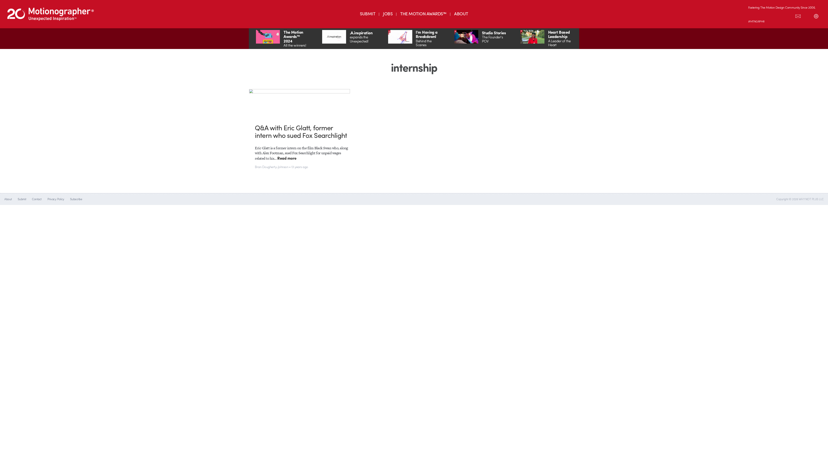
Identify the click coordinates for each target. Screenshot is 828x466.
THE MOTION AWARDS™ (423, 13)
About (8, 199)
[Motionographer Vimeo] (771, 15)
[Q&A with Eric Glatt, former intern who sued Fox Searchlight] (301, 103)
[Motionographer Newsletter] (798, 15)
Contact (36, 199)
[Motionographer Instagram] (753, 15)
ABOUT (461, 13)
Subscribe (76, 199)
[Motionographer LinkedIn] (762, 15)
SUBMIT (367, 13)
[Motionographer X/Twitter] (789, 15)
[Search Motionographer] (807, 15)
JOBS (387, 13)
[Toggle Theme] (816, 15)
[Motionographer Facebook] (780, 15)
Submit (22, 199)
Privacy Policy (55, 199)
